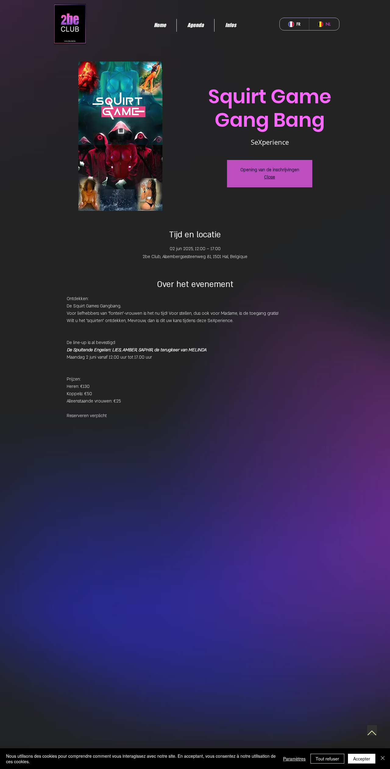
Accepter (361, 759)
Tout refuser (327, 759)
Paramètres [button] (294, 759)
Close (269, 177)
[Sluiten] (382, 758)
